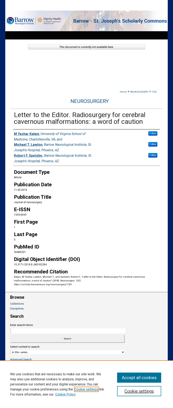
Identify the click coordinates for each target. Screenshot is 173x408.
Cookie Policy (65, 394)
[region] (86, 384)
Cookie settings (86, 389)
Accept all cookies (139, 377)
